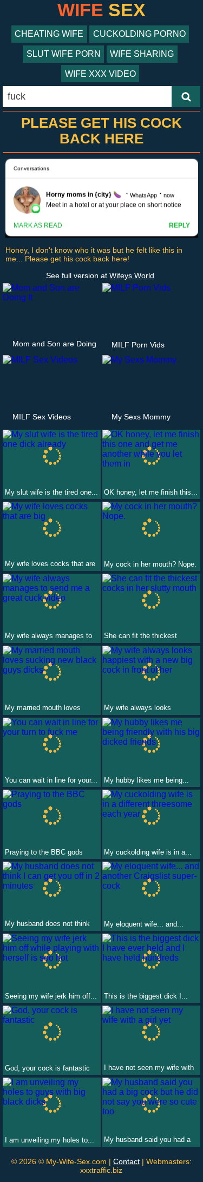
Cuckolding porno (139, 33)
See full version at (100, 275)
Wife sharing (142, 53)
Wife (101, 10)
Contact (126, 1161)
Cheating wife (49, 33)
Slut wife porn (64, 53)
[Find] (186, 96)
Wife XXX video (100, 73)
